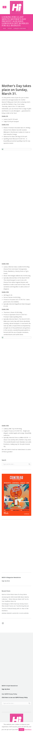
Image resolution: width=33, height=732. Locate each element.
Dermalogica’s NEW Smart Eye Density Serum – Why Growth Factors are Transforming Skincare (15, 605)
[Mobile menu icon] (4, 7)
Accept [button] (21, 729)
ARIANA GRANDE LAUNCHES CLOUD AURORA (15, 613)
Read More (28, 729)
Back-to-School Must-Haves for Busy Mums (14, 594)
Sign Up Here (6, 581)
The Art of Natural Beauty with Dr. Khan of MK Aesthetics (15, 609)
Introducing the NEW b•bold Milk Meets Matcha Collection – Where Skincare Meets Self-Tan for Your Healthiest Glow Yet (15, 599)
